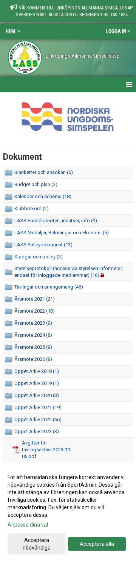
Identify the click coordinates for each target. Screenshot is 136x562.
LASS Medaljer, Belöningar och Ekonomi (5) (61, 232)
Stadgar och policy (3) (38, 257)
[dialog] (68, 512)
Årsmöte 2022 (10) (34, 311)
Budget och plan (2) (35, 184)
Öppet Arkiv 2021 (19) (38, 407)
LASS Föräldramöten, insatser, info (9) (55, 220)
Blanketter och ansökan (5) (43, 172)
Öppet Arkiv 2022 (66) (38, 419)
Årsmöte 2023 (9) (33, 323)
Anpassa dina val (28, 525)
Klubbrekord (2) (31, 208)
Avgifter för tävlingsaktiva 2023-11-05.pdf (47, 449)
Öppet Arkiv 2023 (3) (36, 431)
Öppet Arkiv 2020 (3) (36, 395)
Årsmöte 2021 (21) (34, 299)
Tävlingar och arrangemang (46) (48, 287)
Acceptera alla (97, 544)
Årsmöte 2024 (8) (33, 335)
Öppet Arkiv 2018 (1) (36, 371)
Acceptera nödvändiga (37, 544)
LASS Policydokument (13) (43, 244)
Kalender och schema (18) (42, 196)
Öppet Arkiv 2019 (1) (36, 383)
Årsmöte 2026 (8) (33, 359)
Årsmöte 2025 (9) (33, 347)
